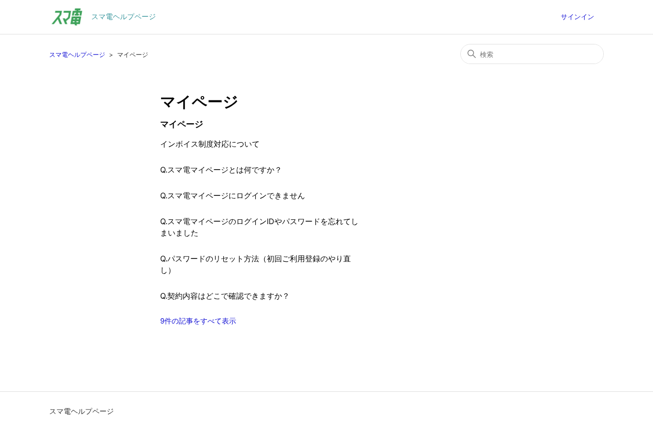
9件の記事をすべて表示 (198, 320)
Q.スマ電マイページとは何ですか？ (221, 169)
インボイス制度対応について (210, 144)
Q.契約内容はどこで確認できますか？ (225, 296)
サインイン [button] (577, 16)
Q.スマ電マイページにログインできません (232, 195)
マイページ (181, 124)
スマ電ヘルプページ (77, 54)
